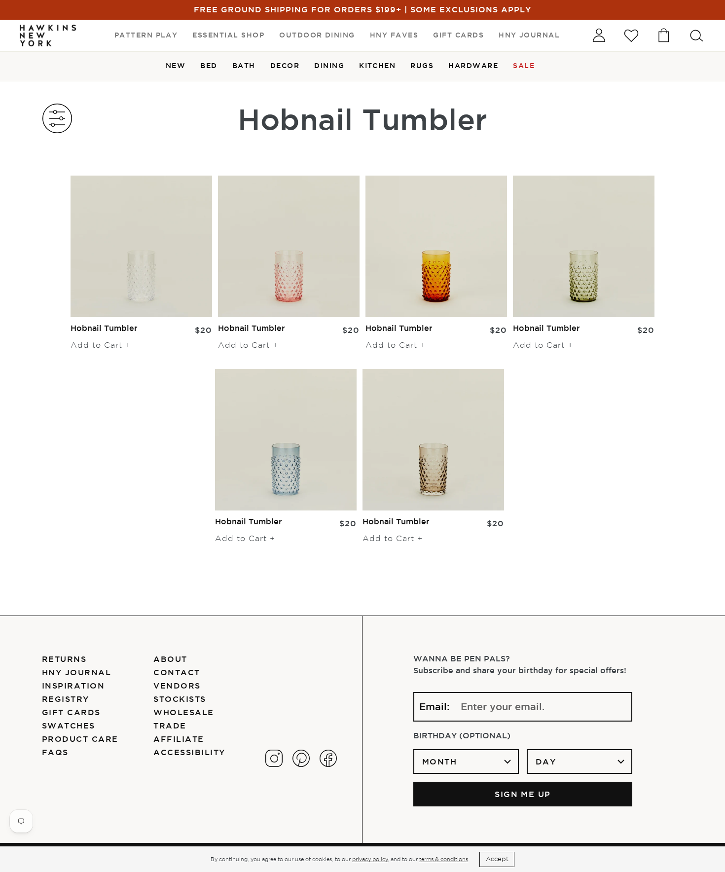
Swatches (68, 725)
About (170, 658)
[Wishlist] (631, 35)
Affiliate (178, 738)
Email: (434, 706)
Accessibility (189, 752)
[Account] (599, 35)
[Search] (696, 35)
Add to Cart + (101, 345)
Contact (176, 672)
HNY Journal (76, 672)
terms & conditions (443, 859)
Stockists (179, 698)
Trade (169, 725)
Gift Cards (71, 712)
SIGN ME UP (523, 794)
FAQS (55, 752)
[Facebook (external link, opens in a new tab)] (328, 758)
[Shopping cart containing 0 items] (664, 35)
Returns (64, 658)
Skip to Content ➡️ (40, 40)
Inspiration (73, 685)
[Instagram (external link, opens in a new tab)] (274, 758)
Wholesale (183, 712)
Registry (65, 698)
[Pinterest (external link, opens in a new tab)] (301, 758)
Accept (497, 859)
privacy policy (370, 859)
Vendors (176, 685)
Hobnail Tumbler (104, 328)
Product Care (80, 738)
